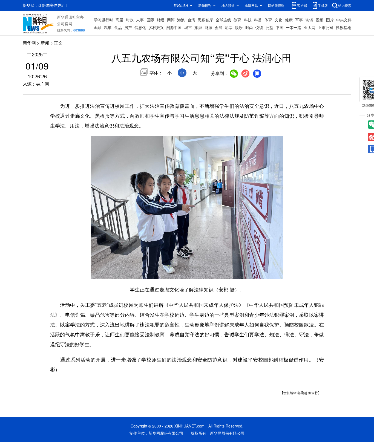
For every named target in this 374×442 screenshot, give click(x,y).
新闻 (45, 43)
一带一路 (293, 27)
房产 (128, 27)
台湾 (191, 19)
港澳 (181, 19)
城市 (188, 27)
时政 (130, 19)
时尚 (249, 27)
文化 (278, 19)
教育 (237, 19)
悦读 (259, 27)
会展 (218, 27)
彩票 (228, 27)
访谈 (309, 19)
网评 (171, 19)
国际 (150, 19)
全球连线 (223, 19)
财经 (160, 19)
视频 (319, 19)
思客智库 (205, 19)
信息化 (140, 27)
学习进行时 (103, 19)
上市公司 (325, 27)
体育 (268, 19)
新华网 (29, 43)
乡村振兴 (156, 27)
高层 (119, 19)
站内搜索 (344, 5)
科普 (258, 19)
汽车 (107, 27)
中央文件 (344, 19)
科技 (248, 19)
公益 (269, 27)
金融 (97, 27)
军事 (299, 19)
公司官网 (64, 23)
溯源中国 (174, 27)
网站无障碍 (276, 5)
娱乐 (239, 27)
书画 (279, 27)
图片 (330, 19)
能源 (208, 27)
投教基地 (343, 27)
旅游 (198, 27)
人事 (140, 19)
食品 (118, 27)
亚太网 (309, 27)
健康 (289, 19)
